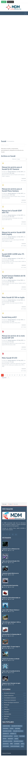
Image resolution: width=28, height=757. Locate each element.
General (6, 718)
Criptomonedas (7, 714)
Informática (6, 709)
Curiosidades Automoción (10, 698)
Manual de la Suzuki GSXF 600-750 (12, 212)
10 (24, 375)
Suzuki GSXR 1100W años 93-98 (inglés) (13, 255)
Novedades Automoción (9, 693)
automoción (5, 743)
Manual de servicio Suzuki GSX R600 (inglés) (13, 233)
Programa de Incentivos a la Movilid (10, 659)
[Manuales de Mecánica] (14, 7)
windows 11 (13, 733)
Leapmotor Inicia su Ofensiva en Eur (11, 549)
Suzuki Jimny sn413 (9, 317)
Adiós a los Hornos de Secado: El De (11, 561)
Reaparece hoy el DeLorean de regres (11, 683)
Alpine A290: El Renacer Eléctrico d (10, 610)
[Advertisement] (14, 78)
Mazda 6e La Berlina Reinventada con (11, 598)
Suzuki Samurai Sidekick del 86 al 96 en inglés (13, 277)
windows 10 (6, 733)
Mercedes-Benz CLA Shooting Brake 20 (11, 634)
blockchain (10, 738)
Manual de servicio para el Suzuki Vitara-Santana (12, 190)
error (22, 746)
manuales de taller (7, 731)
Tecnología (6, 704)
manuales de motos (18, 741)
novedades (16, 743)
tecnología (22, 736)
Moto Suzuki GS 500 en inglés (13, 297)
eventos (16, 736)
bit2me (4, 738)
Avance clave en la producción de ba (11, 671)
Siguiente (4, 377)
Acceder (4, 2)
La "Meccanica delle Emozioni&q (10, 585)
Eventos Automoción (9, 695)
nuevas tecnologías (15, 746)
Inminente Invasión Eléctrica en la (10, 573)
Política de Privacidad (6, 753)
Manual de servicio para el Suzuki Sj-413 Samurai (12, 168)
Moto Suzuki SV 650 (9, 358)
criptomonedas (6, 726)
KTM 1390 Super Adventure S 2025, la (11, 622)
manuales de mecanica (17, 726)
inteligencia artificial (7, 736)
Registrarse (10, 2)
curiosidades (6, 746)
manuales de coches (7, 741)
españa (16, 738)
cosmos (11, 728)
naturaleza (17, 728)
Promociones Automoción (10, 700)
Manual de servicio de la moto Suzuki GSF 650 (13, 337)
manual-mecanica (12, 171)
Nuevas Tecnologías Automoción (11, 702)
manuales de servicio (18, 731)
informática (5, 728)
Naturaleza (6, 716)
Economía (6, 711)
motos (22, 743)
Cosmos (6, 707)
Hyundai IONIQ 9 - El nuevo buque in (11, 646)
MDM (11, 743)
